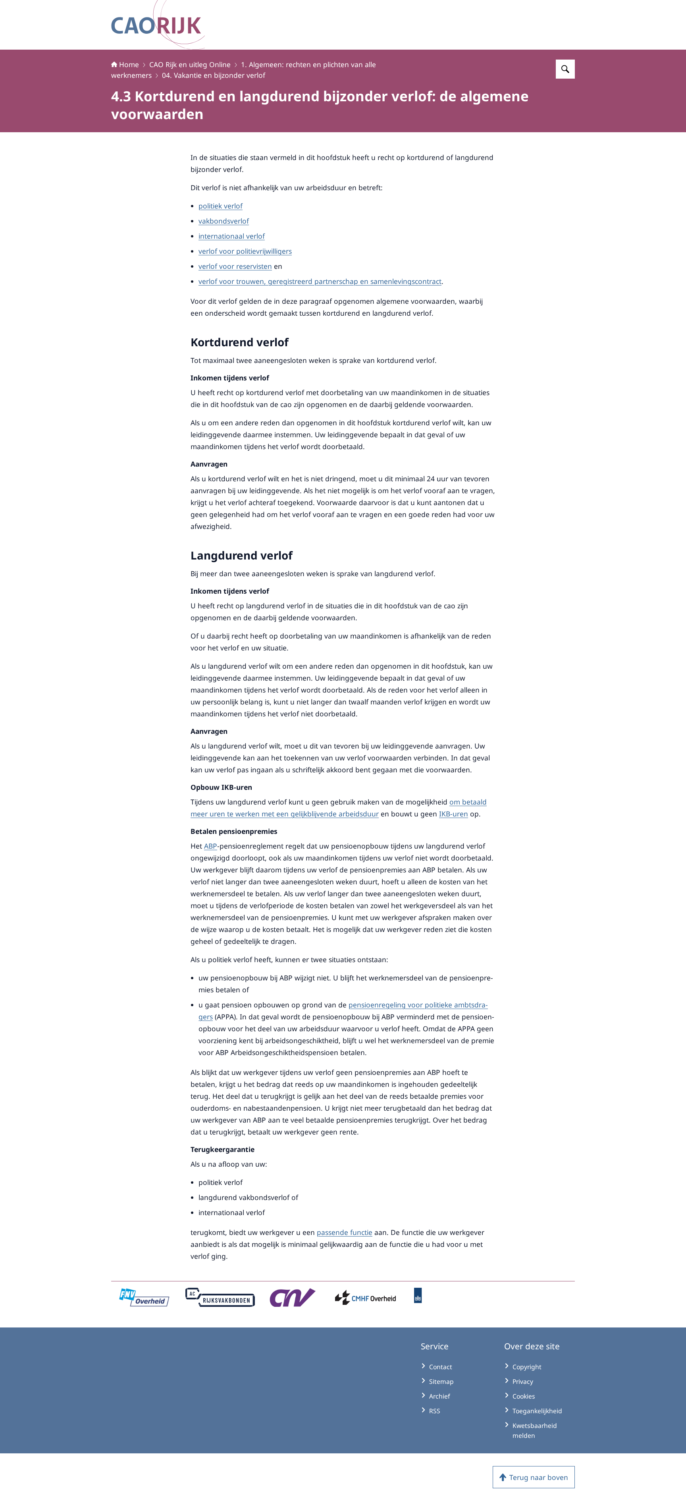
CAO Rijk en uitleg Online (190, 64)
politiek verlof (220, 205)
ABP (210, 846)
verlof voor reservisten (235, 266)
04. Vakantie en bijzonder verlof (213, 75)
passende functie (344, 1232)
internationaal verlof (231, 236)
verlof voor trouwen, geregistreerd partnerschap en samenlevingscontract (319, 281)
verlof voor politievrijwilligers (245, 251)
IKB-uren (453, 813)
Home (129, 64)
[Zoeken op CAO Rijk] (565, 69)
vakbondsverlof (223, 221)
